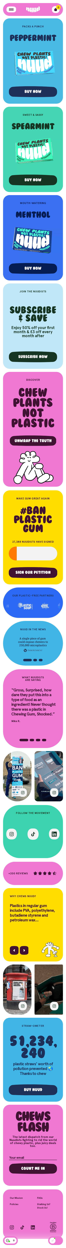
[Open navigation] (11, 9)
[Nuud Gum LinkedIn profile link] (54, 834)
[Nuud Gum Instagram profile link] (11, 834)
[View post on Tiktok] (54, 792)
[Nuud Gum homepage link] (33, 10)
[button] (27, 660)
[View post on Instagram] (22, 792)
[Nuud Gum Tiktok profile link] (33, 834)
